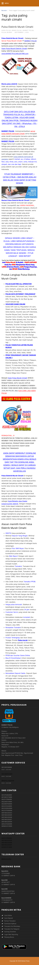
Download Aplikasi (10, 923)
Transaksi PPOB (29, 582)
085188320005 (7, 840)
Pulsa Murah (7, 32)
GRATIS (8, 533)
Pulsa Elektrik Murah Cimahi (17, 26)
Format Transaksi (9, 921)
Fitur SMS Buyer (18, 548)
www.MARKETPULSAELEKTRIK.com (15, 54)
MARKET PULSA (8, 131)
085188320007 (7, 845)
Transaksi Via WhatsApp (12, 926)
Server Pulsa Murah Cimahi (12, 41)
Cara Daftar (8, 915)
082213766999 (7, 838)
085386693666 (7, 774)
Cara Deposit (8, 918)
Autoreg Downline (10, 931)
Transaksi (18, 566)
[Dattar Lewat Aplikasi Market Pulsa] (14, 949)
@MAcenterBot (6, 859)
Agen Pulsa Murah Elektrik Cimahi (14, 48)
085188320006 (7, 842)
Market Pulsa (28, 30)
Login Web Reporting (11, 934)
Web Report (13, 556)
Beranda (4, 10)
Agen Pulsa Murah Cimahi (17, 378)
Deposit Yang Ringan (20, 536)
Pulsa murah (23, 640)
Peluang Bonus (9, 937)
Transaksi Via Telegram (11, 929)
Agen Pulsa (6, 30)
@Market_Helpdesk (8, 780)
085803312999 (7, 847)
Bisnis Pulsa (17, 30)
